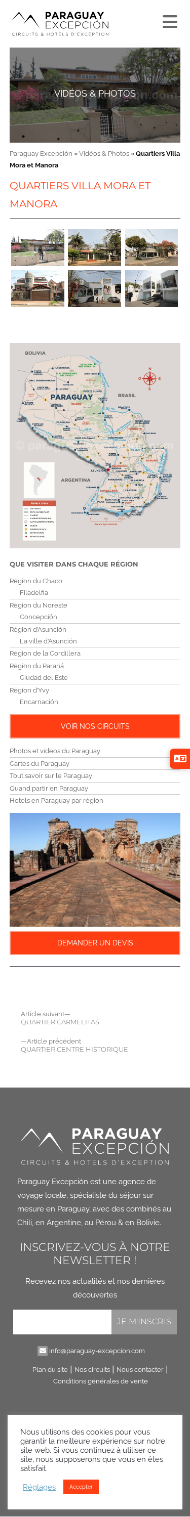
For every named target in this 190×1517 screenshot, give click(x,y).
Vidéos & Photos (95, 93)
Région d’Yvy (29, 690)
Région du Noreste (38, 605)
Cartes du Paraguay (39, 763)
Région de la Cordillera (45, 653)
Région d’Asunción (38, 629)
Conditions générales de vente (100, 1381)
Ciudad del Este (44, 677)
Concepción (38, 617)
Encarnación (39, 702)
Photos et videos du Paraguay (55, 751)
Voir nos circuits (95, 726)
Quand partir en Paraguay (49, 788)
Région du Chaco (36, 581)
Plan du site (50, 1369)
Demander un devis (95, 943)
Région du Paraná (37, 666)
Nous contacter (140, 1369)
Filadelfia (34, 592)
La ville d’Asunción (48, 641)
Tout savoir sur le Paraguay (51, 775)
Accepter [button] (81, 1487)
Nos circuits (92, 1369)
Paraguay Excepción (41, 153)
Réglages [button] (39, 1487)
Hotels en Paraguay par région (56, 800)
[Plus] (169, 19)
